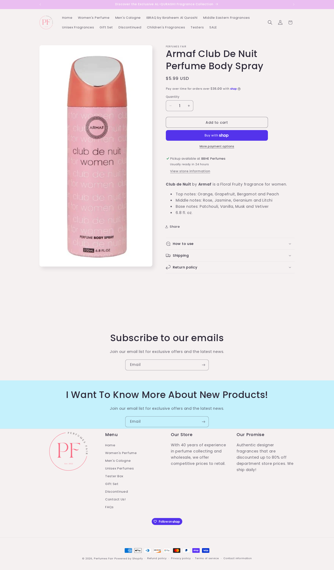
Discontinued (116, 491)
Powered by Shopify (128, 558)
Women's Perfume (121, 453)
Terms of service (207, 558)
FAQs (109, 507)
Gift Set (111, 483)
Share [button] (175, 226)
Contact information (237, 558)
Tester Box (114, 476)
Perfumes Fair (103, 558)
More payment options (217, 146)
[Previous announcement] (40, 4)
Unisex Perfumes (119, 468)
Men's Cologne (118, 460)
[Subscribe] (203, 365)
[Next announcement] (294, 4)
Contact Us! (115, 499)
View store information (190, 171)
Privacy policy (181, 558)
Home (110, 445)
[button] (270, 22)
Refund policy (157, 558)
